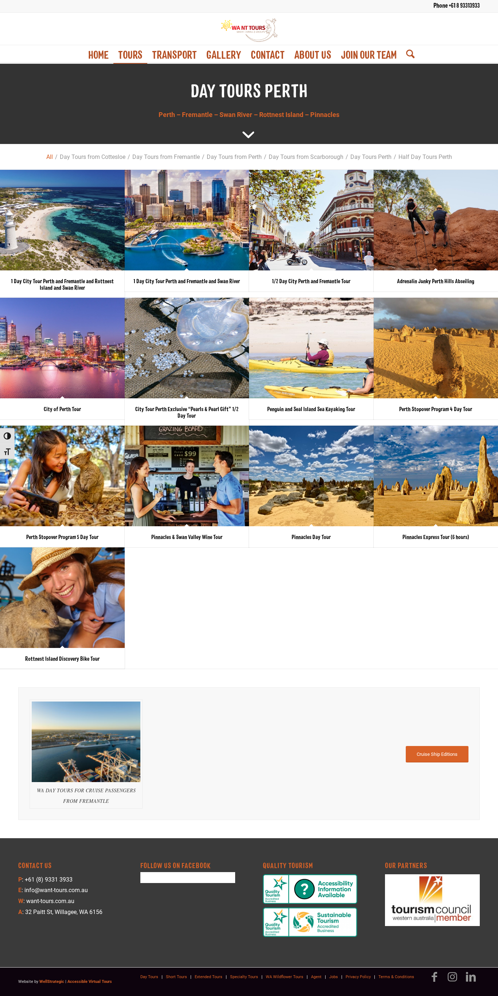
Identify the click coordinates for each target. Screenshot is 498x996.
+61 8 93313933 (464, 5)
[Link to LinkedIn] (471, 980)
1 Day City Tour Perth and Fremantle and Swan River (186, 280)
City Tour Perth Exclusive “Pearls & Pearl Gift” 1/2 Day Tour (186, 412)
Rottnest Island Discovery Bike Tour (62, 658)
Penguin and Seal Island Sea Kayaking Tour (311, 408)
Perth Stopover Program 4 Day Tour (435, 408)
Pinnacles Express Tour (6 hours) (435, 536)
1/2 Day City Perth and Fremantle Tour (311, 280)
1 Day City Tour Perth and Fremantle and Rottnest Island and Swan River (62, 284)
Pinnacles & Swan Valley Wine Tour (186, 536)
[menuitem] (98, 54)
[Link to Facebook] (434, 980)
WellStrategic (51, 981)
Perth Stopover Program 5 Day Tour (62, 536)
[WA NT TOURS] (249, 29)
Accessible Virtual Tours (89, 981)
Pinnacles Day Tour (311, 536)
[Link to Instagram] (452, 980)
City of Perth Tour (62, 408)
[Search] (408, 54)
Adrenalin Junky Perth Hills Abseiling (435, 280)
